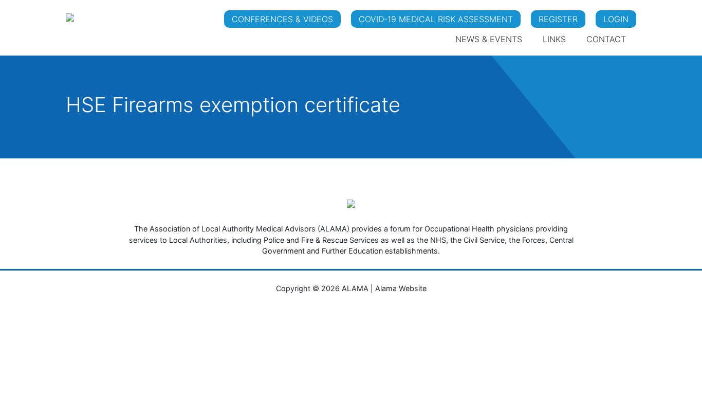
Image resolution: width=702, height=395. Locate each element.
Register (558, 19)
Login (616, 19)
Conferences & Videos (282, 19)
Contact (606, 39)
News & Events (488, 39)
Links (554, 39)
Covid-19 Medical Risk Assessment (436, 19)
